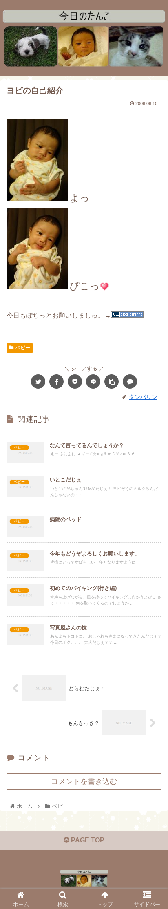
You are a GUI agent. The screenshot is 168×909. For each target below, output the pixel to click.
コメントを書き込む (84, 781)
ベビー (22, 348)
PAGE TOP (86, 840)
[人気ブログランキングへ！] (127, 315)
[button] (151, 744)
